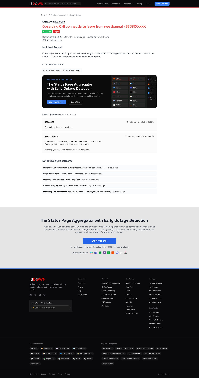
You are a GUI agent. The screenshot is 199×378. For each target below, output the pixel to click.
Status (43, 374)
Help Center (33, 374)
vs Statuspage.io (155, 294)
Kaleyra (60, 21)
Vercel (89, 359)
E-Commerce (162, 348)
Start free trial (99, 240)
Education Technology (124, 348)
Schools (129, 302)
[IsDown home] (36, 3)
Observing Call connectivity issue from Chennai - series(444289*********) (77, 191)
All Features (106, 302)
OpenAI (36, 359)
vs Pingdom (153, 287)
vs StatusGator (155, 291)
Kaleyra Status (75, 15)
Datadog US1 (64, 348)
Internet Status (102, 4)
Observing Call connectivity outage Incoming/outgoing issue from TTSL (74, 168)
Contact (52, 374)
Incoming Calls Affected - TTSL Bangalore (61, 180)
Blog (79, 291)
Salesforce (65, 359)
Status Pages (107, 287)
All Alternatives (155, 302)
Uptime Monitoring (109, 294)
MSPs (128, 291)
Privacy (68, 374)
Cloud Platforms (134, 353)
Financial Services (150, 359)
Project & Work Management (113, 353)
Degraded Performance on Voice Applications (63, 174)
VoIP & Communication (57, 15)
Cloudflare (48, 348)
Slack (78, 359)
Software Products (133, 283)
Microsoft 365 (68, 353)
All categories (108, 364)
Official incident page (52, 40)
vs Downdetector (155, 283)
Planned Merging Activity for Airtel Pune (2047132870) (67, 186)
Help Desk (129, 287)
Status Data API (132, 313)
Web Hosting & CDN (152, 353)
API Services (107, 348)
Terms (60, 374)
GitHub (36, 353)
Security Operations (110, 359)
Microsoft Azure (86, 353)
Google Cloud (51, 353)
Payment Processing (145, 348)
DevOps (129, 294)
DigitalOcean (80, 348)
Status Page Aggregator (111, 283)
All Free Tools (154, 312)
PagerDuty (50, 359)
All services (35, 364)
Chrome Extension (156, 327)
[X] (35, 295)
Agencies (129, 306)
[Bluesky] (44, 295)
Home (43, 15)
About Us (81, 283)
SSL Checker (154, 316)
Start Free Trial (162, 4)
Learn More (75, 102)
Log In (148, 4)
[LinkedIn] (30, 295)
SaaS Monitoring (108, 298)
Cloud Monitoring (108, 291)
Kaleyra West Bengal (52, 70)
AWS (35, 348)
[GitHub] (40, 295)
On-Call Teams (131, 298)
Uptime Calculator (156, 320)
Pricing (139, 4)
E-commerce (130, 310)
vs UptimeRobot (155, 298)
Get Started (82, 294)
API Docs (105, 306)
